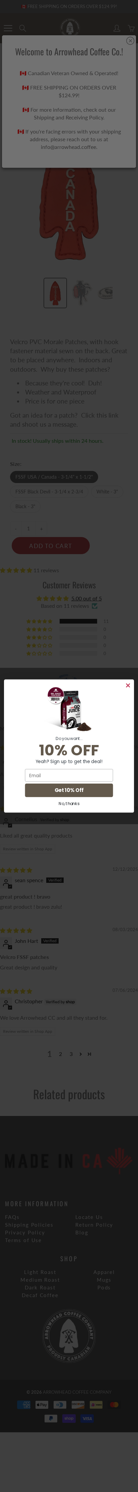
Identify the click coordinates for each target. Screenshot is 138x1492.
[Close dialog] (128, 685)
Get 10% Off (69, 790)
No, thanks (69, 803)
